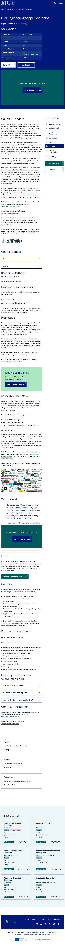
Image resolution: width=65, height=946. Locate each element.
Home (3, 9)
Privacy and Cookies (53, 932)
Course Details (54, 128)
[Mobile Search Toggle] (55, 2)
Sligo (24, 52)
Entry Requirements (54, 133)
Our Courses (9, 9)
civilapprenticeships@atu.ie (10, 206)
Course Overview (55, 124)
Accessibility (43, 932)
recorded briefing (9, 218)
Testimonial (53, 138)
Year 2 (5, 266)
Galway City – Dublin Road (30, 54)
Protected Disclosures (44, 934)
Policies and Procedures (43, 919)
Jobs (33, 919)
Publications (56, 919)
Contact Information (53, 157)
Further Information (53, 151)
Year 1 (5, 259)
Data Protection (19, 934)
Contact (27, 919)
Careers (52, 146)
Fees (50, 142)
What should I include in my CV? (15, 693)
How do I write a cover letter (13, 685)
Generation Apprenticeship (10, 213)
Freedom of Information (30, 934)
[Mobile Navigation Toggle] (61, 2)
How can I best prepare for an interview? (18, 700)
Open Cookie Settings (21, 539)
